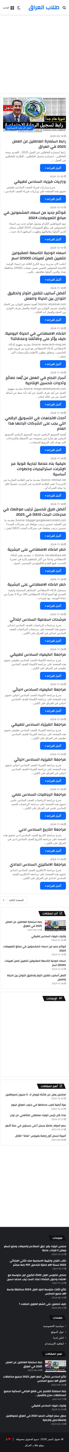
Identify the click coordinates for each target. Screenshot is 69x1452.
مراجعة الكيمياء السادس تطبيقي (38, 654)
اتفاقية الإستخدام (54, 1343)
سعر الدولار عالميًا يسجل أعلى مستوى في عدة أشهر (35, 1125)
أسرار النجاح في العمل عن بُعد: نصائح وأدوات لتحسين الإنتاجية (36, 380)
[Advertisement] (34, 53)
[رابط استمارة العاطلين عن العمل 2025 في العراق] (55, 926)
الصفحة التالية (16, 900)
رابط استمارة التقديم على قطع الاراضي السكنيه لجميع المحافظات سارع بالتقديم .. (35, 1393)
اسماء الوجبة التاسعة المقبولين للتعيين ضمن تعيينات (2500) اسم (39, 255)
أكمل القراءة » (53, 167)
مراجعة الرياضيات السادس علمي (39, 794)
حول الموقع (57, 1331)
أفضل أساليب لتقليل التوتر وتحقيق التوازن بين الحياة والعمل (37, 296)
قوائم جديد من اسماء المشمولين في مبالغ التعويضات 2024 (35, 215)
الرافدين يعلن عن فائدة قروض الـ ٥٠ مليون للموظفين (36, 1094)
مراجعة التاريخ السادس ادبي (42, 829)
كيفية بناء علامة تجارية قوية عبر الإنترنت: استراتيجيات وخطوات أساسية (38, 469)
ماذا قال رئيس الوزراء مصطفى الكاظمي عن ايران (38, 1115)
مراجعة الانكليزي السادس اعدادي (38, 864)
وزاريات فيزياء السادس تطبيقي (40, 181)
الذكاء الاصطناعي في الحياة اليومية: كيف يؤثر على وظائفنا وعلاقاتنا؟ (35, 336)
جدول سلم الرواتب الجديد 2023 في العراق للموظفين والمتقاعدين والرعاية (36, 1417)
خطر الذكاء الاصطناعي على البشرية (36, 549)
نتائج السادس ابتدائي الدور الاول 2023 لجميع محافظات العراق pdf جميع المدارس (34, 1378)
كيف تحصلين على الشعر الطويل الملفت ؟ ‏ (42, 1304)
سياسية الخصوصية (53, 1326)
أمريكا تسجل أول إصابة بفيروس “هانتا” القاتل (40, 1135)
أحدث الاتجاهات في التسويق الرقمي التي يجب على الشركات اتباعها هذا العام (35, 423)
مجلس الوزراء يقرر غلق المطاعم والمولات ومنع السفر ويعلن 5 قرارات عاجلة (35, 1248)
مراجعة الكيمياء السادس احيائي (39, 689)
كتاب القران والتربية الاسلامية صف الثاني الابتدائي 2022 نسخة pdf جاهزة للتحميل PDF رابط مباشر (38, 1262)
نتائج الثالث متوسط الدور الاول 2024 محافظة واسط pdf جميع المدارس (36, 1291)
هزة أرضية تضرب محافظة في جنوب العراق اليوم (38, 1104)
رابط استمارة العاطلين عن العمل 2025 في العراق (39, 144)
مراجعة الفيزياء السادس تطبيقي (38, 724)
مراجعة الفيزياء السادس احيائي (40, 759)
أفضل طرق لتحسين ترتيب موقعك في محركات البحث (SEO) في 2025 (34, 512)
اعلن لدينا (58, 1337)
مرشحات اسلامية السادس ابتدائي (38, 619)
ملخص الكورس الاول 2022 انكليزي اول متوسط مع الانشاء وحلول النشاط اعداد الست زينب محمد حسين (36, 1277)
